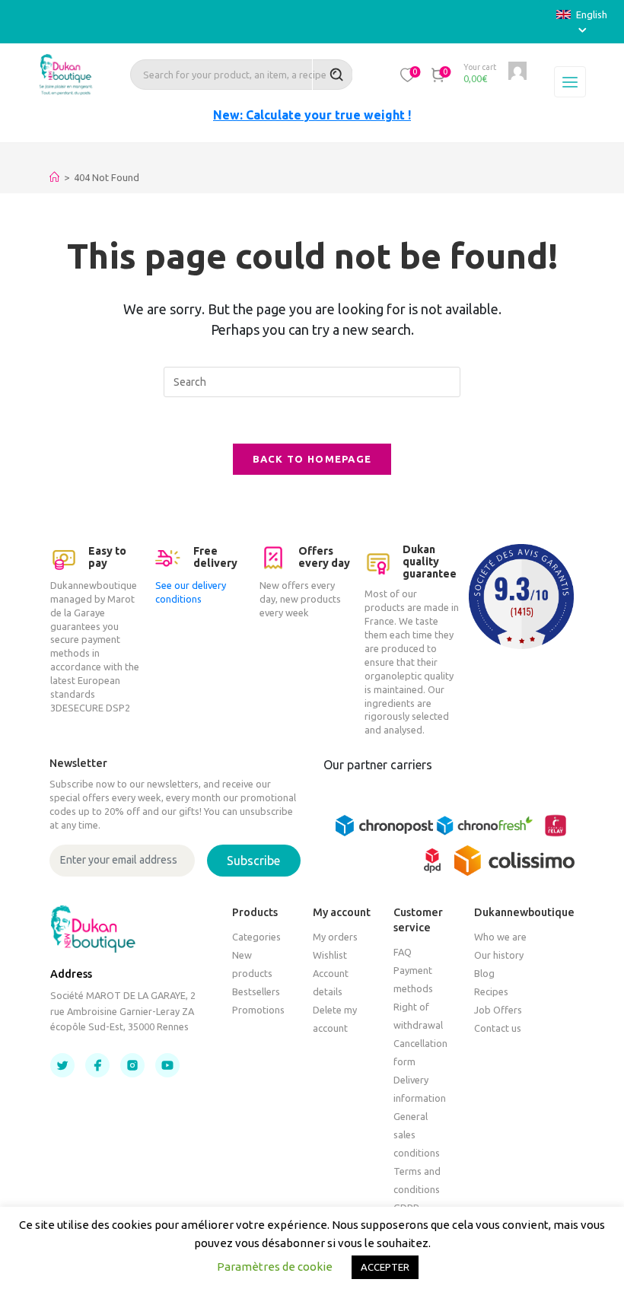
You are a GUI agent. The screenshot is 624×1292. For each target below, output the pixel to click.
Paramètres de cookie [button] (275, 1266)
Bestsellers (256, 991)
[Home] (54, 177)
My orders (335, 936)
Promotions (258, 1009)
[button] (408, 74)
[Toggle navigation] (570, 82)
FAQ (402, 952)
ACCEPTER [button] (385, 1267)
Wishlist (330, 955)
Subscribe (253, 860)
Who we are (500, 936)
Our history (499, 955)
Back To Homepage (312, 458)
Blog (484, 973)
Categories (256, 936)
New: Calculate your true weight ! (312, 115)
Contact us (497, 1028)
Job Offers (498, 1009)
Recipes (491, 991)
